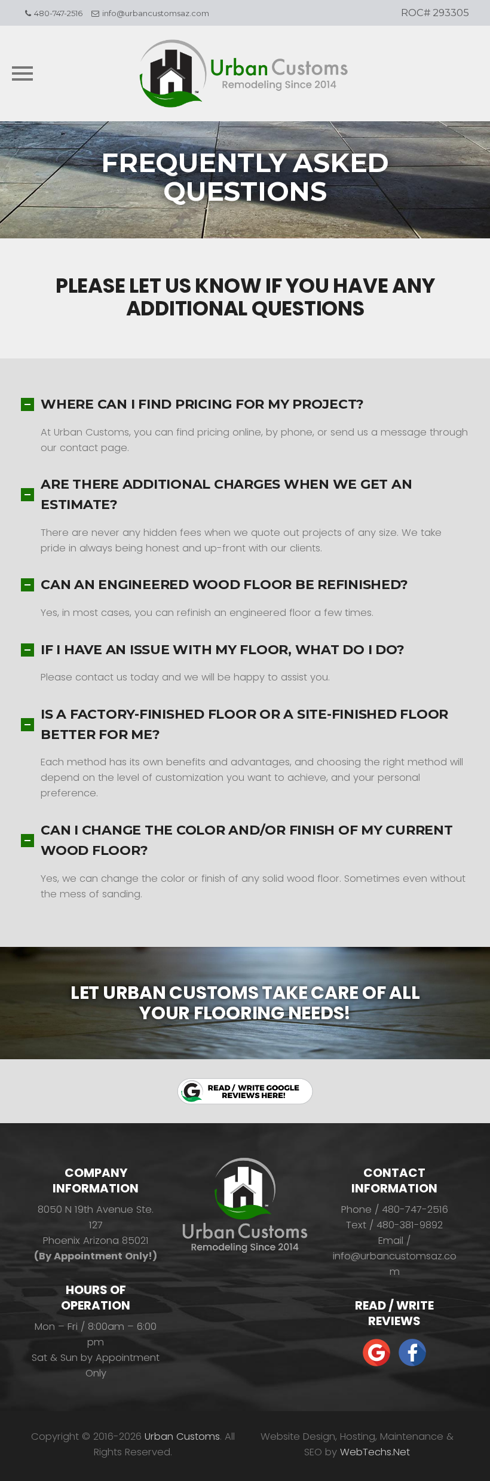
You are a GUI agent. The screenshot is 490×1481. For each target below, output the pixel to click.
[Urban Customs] (245, 73)
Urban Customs (182, 1436)
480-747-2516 (58, 13)
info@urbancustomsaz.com (155, 13)
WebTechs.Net (375, 1452)
